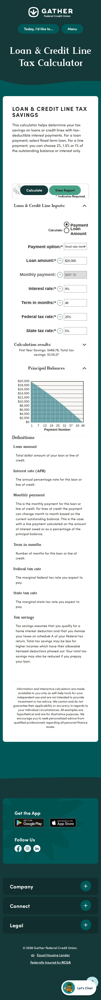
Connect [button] (20, 905)
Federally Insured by (50, 962)
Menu (72, 28)
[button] (50, 206)
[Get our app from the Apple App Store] (63, 822)
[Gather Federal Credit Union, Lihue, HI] (50, 12)
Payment (79, 225)
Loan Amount (78, 231)
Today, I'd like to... (38, 28)
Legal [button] (16, 925)
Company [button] (21, 886)
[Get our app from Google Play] (29, 822)
